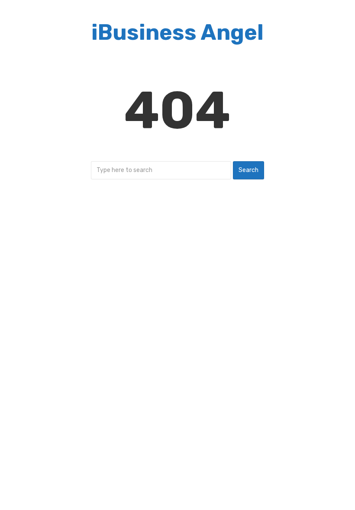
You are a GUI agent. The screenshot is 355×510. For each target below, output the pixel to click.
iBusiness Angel (177, 32)
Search (248, 170)
